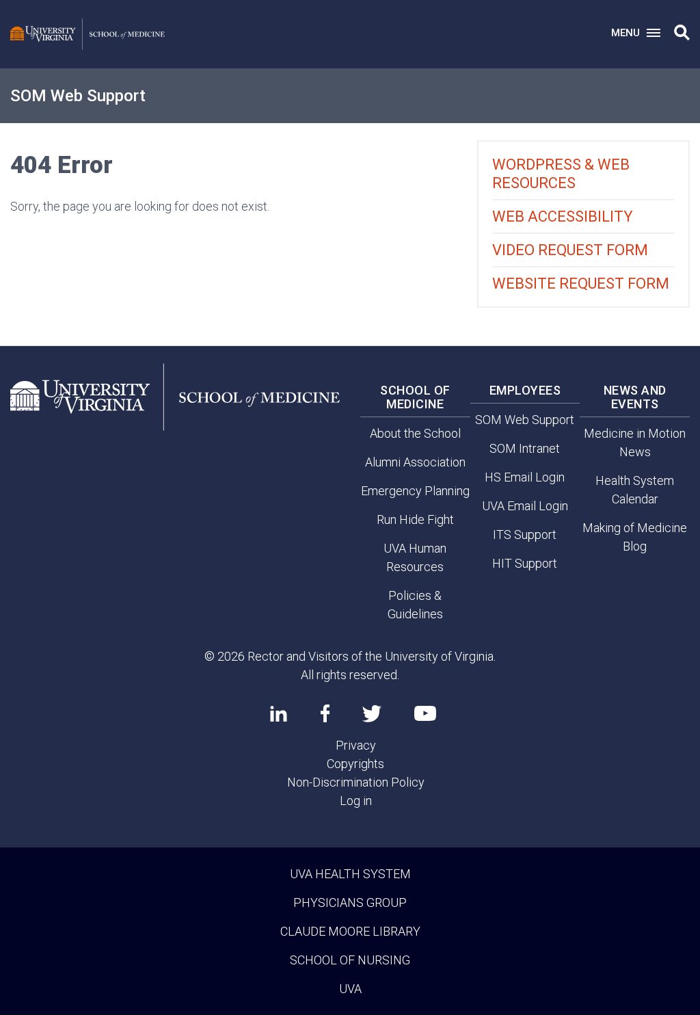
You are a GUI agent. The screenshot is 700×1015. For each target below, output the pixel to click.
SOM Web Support (78, 95)
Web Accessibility (562, 216)
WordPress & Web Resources (561, 174)
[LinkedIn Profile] (278, 713)
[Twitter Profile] (371, 713)
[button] (682, 33)
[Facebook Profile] (325, 713)
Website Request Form (580, 283)
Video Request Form (570, 250)
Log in (356, 800)
